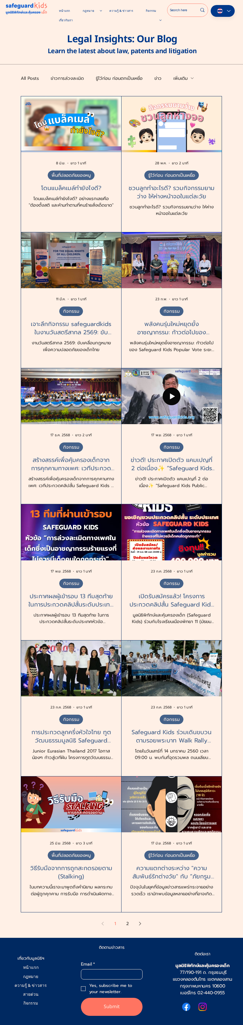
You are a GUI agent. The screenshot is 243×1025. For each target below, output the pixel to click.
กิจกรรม (71, 311)
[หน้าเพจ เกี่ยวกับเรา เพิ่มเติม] (160, 20)
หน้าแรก (31, 968)
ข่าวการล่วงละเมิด (67, 78)
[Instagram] (202, 1006)
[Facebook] (186, 1006)
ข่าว (158, 78)
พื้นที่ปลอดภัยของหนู (71, 175)
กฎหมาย (30, 977)
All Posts (30, 78)
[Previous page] (102, 923)
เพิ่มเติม (180, 78)
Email (88, 964)
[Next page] (140, 923)
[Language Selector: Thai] (223, 11)
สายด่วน (31, 994)
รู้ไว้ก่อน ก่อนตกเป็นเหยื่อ (119, 78)
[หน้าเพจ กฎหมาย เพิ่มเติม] (101, 11)
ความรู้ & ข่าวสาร (31, 986)
